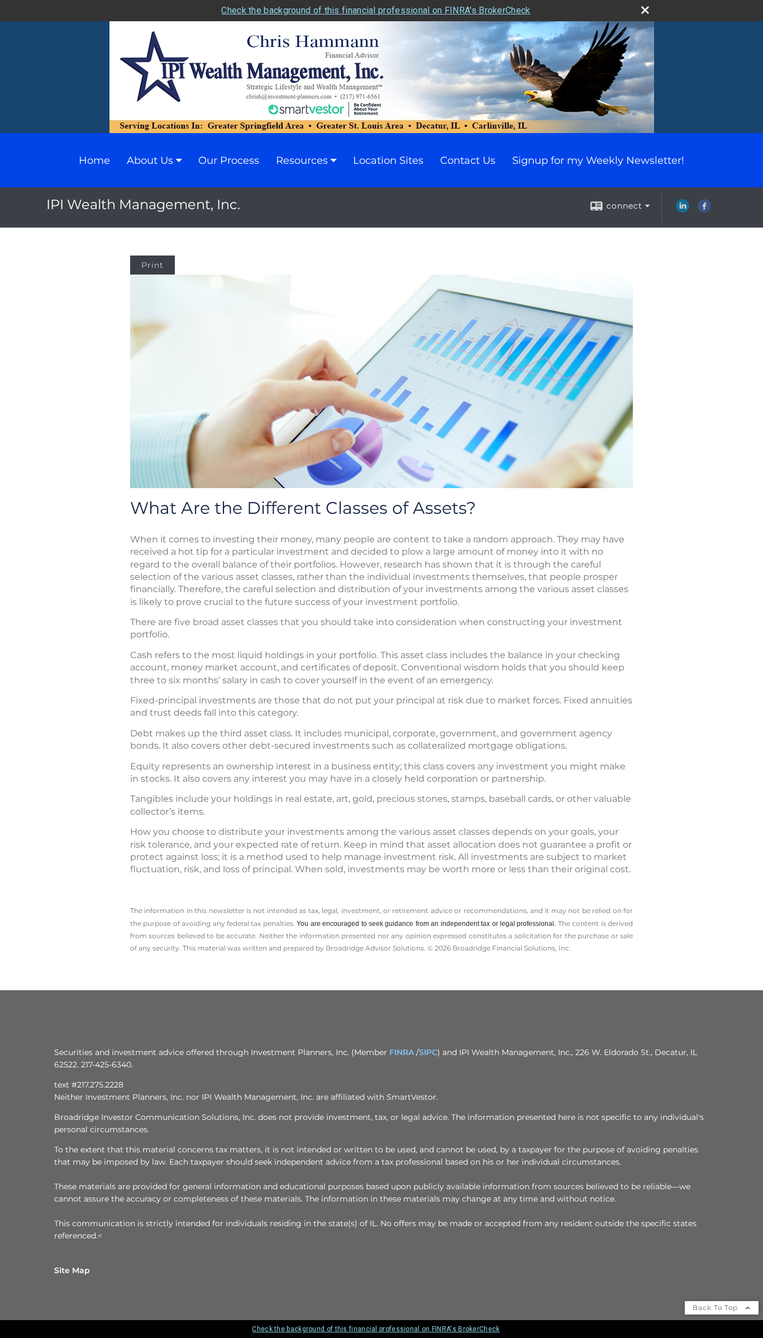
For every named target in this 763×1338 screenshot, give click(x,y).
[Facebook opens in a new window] (704, 210)
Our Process (228, 160)
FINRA (401, 1052)
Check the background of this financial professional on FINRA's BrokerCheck (375, 10)
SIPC (428, 1052)
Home (94, 160)
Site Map (72, 1270)
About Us (150, 160)
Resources (302, 160)
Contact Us (467, 160)
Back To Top (716, 1307)
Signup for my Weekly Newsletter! (598, 160)
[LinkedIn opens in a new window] (682, 210)
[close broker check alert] (645, 10)
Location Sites (388, 160)
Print (152, 265)
